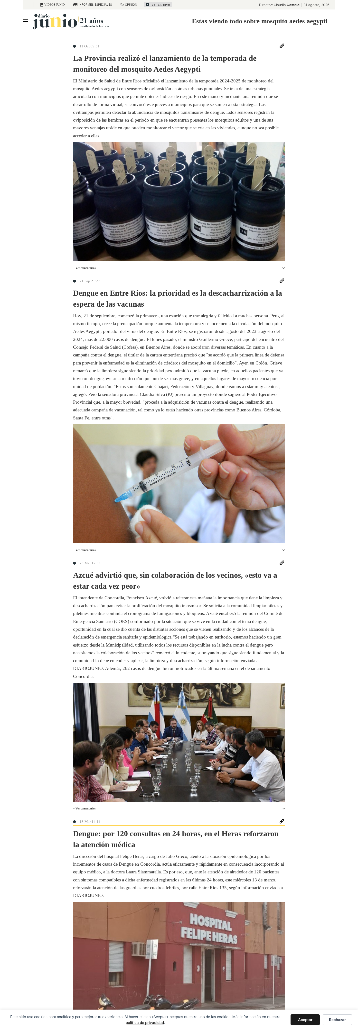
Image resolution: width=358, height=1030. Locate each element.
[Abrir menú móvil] (25, 21)
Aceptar (305, 1019)
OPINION (131, 4)
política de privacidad (145, 1022)
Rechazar (337, 1019)
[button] (179, 268)
